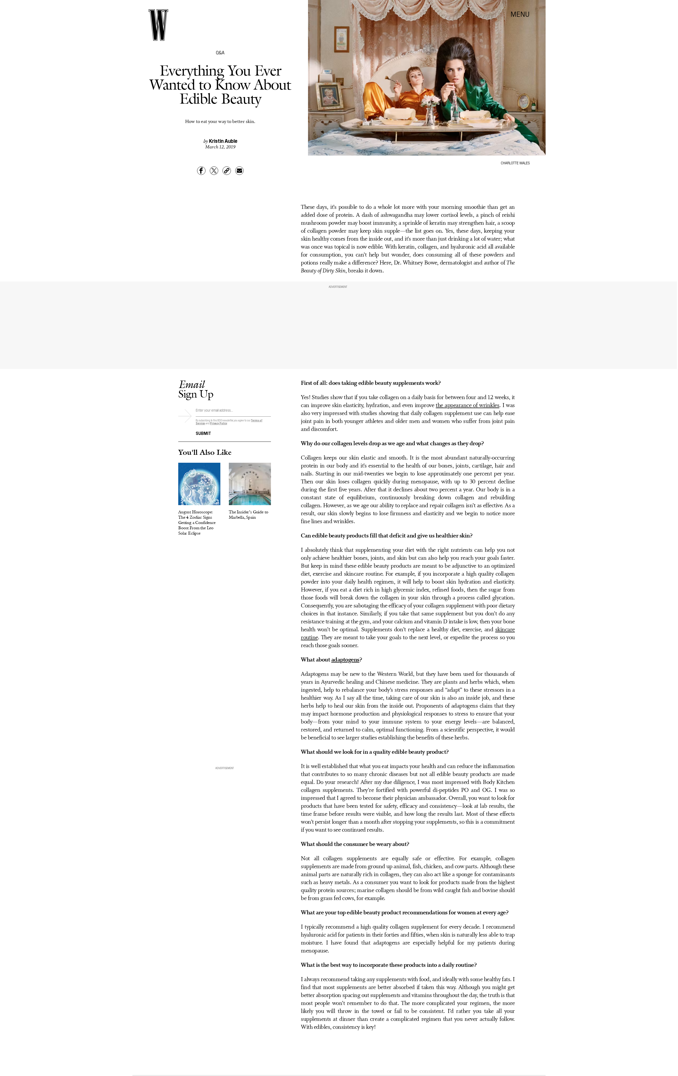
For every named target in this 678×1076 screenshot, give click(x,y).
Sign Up (195, 389)
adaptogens (345, 660)
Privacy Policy (218, 423)
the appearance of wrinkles (467, 405)
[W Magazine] (158, 25)
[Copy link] (226, 170)
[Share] (201, 170)
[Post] (214, 170)
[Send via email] (239, 170)
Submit (203, 432)
